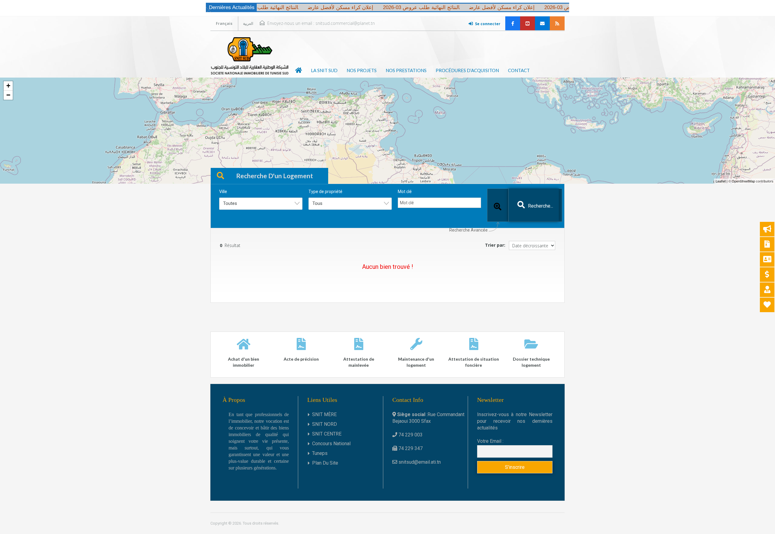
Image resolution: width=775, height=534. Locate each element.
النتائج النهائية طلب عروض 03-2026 (566, 7)
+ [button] (8, 85)
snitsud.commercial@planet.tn (345, 23)
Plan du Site (325, 463)
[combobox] (260, 204)
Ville (223, 191)
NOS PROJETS (362, 70)
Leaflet (721, 181)
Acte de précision (301, 359)
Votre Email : (490, 441)
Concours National (331, 443)
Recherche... (540, 206)
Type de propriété (325, 191)
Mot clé (405, 191)
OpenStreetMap (743, 181)
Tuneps (320, 453)
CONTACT (519, 70)
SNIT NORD (324, 424)
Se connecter (487, 23)
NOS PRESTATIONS (406, 70)
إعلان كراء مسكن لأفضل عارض (486, 7)
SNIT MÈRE (324, 414)
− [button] (8, 95)
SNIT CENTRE (326, 434)
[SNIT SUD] (249, 56)
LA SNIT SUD (324, 70)
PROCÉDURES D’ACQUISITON (467, 70)
